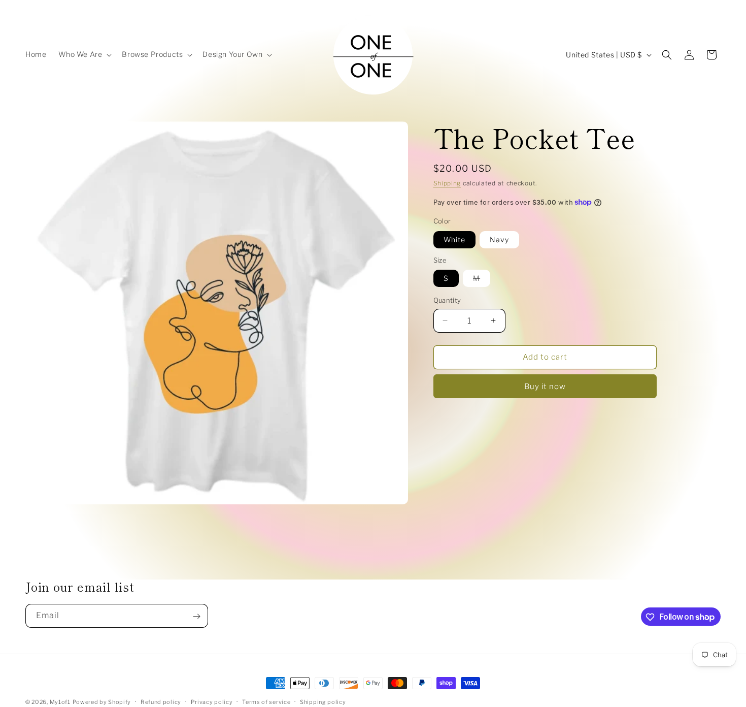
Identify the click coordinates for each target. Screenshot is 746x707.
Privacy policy (212, 701)
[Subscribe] (196, 616)
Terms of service (266, 701)
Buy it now (545, 386)
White (454, 239)
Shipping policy (323, 701)
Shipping (447, 183)
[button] (84, 54)
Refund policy (161, 701)
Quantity (447, 300)
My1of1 (60, 701)
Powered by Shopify (102, 701)
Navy (499, 239)
